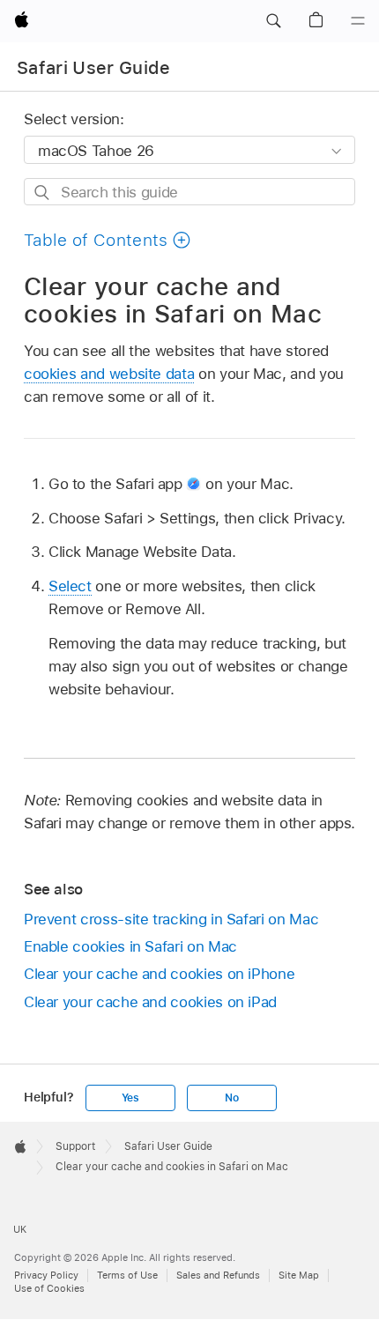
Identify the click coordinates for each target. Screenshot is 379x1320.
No (232, 1098)
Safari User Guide (94, 67)
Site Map (299, 1275)
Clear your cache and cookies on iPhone (159, 974)
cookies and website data (109, 373)
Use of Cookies (49, 1288)
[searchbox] (189, 191)
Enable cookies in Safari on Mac (130, 946)
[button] (273, 21)
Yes (130, 1098)
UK (19, 1229)
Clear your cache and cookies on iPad (150, 1002)
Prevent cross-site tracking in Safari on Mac (171, 919)
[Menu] (358, 21)
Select (70, 586)
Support (75, 1146)
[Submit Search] (42, 192)
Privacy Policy (46, 1275)
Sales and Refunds (218, 1275)
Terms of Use (127, 1275)
